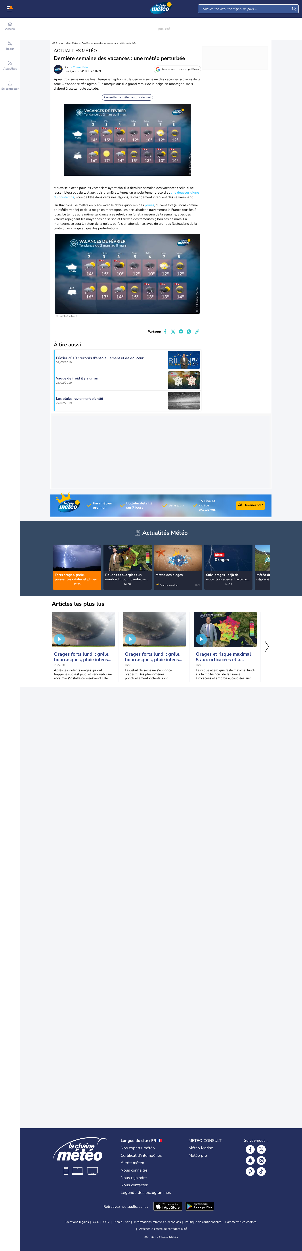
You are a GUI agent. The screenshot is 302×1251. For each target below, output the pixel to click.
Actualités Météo (69, 43)
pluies (149, 205)
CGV (106, 1222)
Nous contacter (134, 1185)
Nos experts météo (138, 1148)
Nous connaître (134, 1170)
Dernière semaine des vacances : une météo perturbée (109, 43)
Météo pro (198, 1155)
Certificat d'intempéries (141, 1155)
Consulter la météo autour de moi (127, 97)
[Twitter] (261, 1149)
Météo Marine (201, 1148)
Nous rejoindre (134, 1177)
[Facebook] (250, 1149)
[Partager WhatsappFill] (189, 331)
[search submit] (294, 8)
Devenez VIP (253, 505)
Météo (55, 43)
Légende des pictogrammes (146, 1192)
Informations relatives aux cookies (157, 1222)
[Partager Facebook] (165, 331)
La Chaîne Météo (79, 67)
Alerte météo (132, 1162)
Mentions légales (77, 1222)
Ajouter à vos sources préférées (180, 69)
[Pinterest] (250, 1171)
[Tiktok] (261, 1171)
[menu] (9, 8)
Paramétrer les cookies (240, 1222)
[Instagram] (261, 1160)
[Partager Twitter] (173, 331)
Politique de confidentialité (203, 1222)
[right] (266, 558)
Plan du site (122, 1222)
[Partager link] (197, 331)
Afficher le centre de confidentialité (163, 1229)
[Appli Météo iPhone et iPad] (167, 1206)
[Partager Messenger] (181, 331)
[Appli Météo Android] (199, 1206)
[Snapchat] (250, 1160)
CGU (96, 1222)
